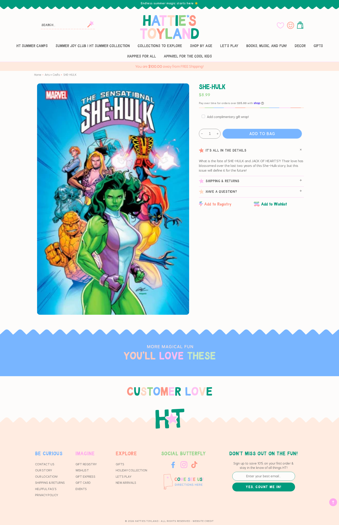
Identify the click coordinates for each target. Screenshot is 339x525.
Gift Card (83, 483)
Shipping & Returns (50, 483)
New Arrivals (126, 483)
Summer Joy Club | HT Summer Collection (93, 46)
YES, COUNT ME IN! (263, 487)
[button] (301, 25)
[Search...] (90, 24)
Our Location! (46, 476)
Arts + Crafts (52, 75)
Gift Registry (86, 464)
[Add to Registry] (224, 203)
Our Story (43, 470)
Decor (300, 46)
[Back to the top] (333, 502)
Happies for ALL (141, 56)
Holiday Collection (131, 470)
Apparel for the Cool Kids (188, 56)
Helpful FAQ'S (45, 489)
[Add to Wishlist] (278, 203)
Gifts (318, 46)
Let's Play (229, 46)
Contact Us (44, 464)
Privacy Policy (46, 495)
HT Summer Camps (32, 46)
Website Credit (203, 521)
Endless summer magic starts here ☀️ (169, 3)
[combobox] (68, 24)
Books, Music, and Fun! (266, 46)
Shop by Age (201, 46)
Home (37, 75)
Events (81, 489)
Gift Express (86, 476)
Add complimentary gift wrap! (228, 117)
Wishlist (82, 470)
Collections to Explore (160, 46)
